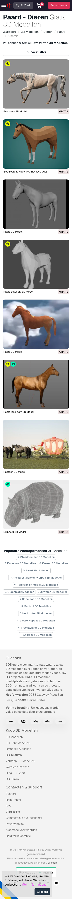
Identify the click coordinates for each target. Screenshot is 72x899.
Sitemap (52, 862)
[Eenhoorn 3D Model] (36, 84)
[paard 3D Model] (36, 324)
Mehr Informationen (34, 885)
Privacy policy (15, 824)
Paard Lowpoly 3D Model (18, 291)
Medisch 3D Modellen (37, 606)
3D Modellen (14, 737)
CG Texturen (14, 755)
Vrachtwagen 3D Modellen (37, 627)
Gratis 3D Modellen (18, 749)
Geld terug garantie (18, 836)
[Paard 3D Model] (36, 204)
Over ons (13, 658)
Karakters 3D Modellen (21, 563)
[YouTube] (56, 883)
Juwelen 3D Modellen (54, 592)
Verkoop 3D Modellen (20, 761)
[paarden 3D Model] (36, 444)
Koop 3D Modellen (22, 730)
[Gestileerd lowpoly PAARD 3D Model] (36, 144)
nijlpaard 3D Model (15, 532)
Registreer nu (59, 5)
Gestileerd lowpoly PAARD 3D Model (25, 171)
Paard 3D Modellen (37, 570)
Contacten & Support (24, 787)
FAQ (8, 806)
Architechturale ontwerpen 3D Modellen (37, 577)
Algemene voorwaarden (21, 830)
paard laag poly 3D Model (19, 412)
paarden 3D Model (14, 472)
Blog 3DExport (15, 773)
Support (11, 794)
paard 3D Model (13, 351)
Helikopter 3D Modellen (37, 613)
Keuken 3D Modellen (55, 563)
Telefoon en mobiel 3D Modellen (37, 584)
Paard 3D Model (13, 231)
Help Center (13, 800)
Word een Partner (17, 767)
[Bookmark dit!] (63, 103)
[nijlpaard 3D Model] (36, 504)
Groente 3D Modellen (20, 592)
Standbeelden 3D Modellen (37, 557)
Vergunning (13, 812)
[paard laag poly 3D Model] (36, 384)
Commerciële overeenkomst (24, 818)
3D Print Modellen (18, 743)
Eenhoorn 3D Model (15, 111)
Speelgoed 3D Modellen (37, 599)
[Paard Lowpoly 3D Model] (36, 264)
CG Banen (12, 779)
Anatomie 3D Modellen (37, 634)
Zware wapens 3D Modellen (37, 620)
